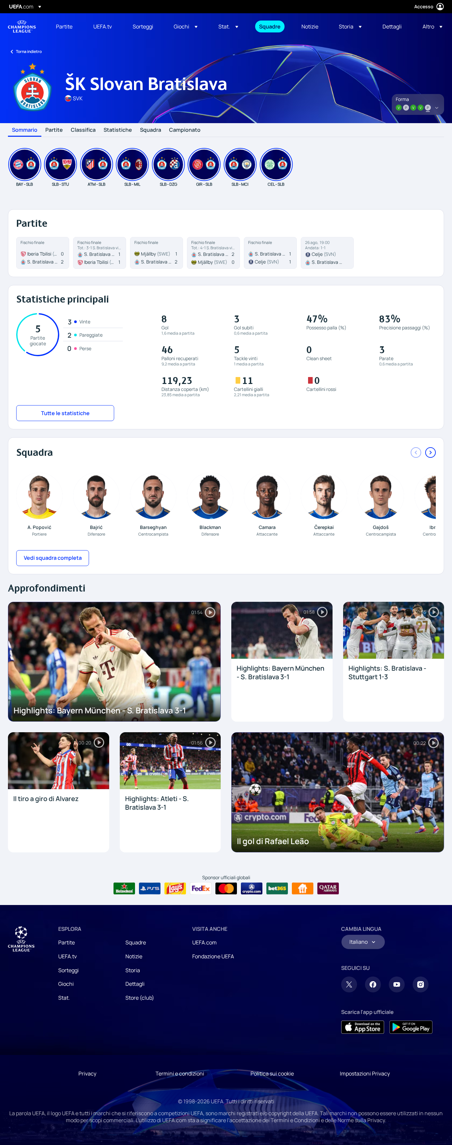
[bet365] (277, 888)
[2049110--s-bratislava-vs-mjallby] (213, 253)
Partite (54, 130)
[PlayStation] (149, 888)
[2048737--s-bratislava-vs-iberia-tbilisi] (99, 253)
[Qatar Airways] (328, 888)
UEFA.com (204, 942)
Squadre (135, 942)
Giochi (66, 983)
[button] (185, 26)
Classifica (83, 130)
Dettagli (135, 983)
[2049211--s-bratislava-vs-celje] (270, 253)
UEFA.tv (67, 956)
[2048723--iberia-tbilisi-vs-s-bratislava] (42, 253)
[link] (64, 26)
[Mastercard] (226, 888)
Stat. (64, 997)
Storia (132, 970)
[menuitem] (66, 26)
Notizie (133, 956)
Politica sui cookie (272, 1073)
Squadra (150, 130)
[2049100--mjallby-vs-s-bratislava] (156, 253)
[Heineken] (124, 888)
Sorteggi (68, 970)
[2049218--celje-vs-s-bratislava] (327, 253)
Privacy (87, 1073)
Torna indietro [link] (29, 51)
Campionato (185, 130)
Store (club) (139, 997)
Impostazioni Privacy (365, 1073)
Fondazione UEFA (213, 956)
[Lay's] (175, 888)
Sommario (24, 130)
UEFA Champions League (22, 26)
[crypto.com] (251, 888)
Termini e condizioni (180, 1073)
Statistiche (118, 130)
